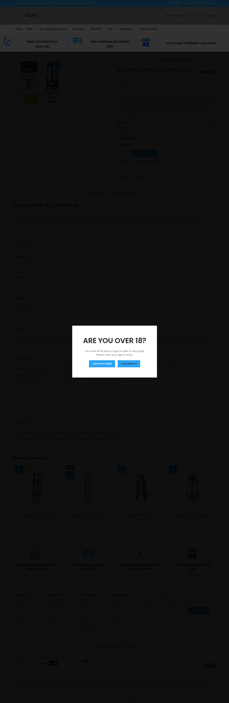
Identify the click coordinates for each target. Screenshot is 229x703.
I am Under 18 (129, 363)
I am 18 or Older (102, 363)
